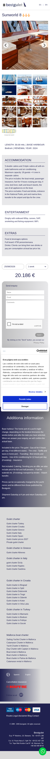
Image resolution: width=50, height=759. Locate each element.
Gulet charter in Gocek (16, 623)
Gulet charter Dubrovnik (17, 591)
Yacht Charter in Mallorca (17, 646)
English (27, 675)
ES (40, 5)
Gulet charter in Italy (17, 558)
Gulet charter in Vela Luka (18, 604)
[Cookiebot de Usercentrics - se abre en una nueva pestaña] (36, 351)
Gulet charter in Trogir (16, 594)
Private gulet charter (15, 542)
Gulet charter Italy (14, 533)
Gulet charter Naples (15, 566)
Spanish (16, 675)
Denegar (25, 406)
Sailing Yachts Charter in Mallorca (21, 639)
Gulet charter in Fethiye (17, 620)
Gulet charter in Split (15, 588)
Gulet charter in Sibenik (17, 597)
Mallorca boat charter (18, 635)
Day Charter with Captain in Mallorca (22, 649)
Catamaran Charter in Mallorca (20, 643)
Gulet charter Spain (15, 536)
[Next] (44, 45)
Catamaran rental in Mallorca (19, 661)
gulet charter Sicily (14, 563)
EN (46, 5)
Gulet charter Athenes (16, 553)
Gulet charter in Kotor (16, 601)
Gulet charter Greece (15, 530)
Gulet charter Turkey (15, 524)
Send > (39, 335)
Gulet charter (13, 519)
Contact (35, 716)
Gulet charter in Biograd (17, 585)
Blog (30, 716)
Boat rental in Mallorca (16, 652)
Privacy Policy (39, 343)
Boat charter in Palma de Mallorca (21, 658)
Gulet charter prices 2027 (17, 539)
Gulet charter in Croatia (19, 580)
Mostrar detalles (36, 392)
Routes (9, 716)
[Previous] (5, 45)
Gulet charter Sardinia (16, 569)
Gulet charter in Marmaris (17, 614)
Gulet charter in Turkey (18, 609)
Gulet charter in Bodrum (17, 617)
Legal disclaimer (20, 716)
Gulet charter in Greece (19, 548)
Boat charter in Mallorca (17, 655)
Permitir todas (25, 399)
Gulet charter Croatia (15, 527)
